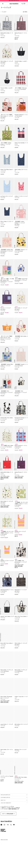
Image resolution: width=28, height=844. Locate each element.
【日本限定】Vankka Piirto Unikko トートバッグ (7, 365)
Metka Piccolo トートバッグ (21, 33)
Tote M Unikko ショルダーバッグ (21, 62)
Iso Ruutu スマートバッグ (7, 196)
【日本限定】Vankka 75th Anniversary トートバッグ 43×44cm (7, 251)
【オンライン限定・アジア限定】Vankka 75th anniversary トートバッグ (7, 280)
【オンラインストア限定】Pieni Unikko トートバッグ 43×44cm (7, 116)
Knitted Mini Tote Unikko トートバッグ (7, 418)
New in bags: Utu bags (14, 0)
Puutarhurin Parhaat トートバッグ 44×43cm (21, 418)
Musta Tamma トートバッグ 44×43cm (21, 446)
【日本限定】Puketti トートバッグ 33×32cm (21, 365)
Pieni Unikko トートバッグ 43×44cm (7, 62)
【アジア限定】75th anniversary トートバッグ (21, 561)
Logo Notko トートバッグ (7, 724)
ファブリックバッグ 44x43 (7, 776)
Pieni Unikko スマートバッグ (7, 750)
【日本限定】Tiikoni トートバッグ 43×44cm (21, 250)
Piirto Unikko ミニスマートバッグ (7, 222)
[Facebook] (1, 824)
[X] (11, 824)
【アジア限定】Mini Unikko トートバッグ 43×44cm (7, 446)
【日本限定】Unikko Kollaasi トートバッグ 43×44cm (20, 223)
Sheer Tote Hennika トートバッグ (21, 143)
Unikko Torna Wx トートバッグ (21, 697)
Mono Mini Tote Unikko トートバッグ (7, 644)
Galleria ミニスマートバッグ (7, 560)
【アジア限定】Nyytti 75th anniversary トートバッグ (21, 279)
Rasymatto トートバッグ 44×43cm (21, 590)
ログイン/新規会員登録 (7, 813)
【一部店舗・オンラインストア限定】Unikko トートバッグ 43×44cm (21, 504)
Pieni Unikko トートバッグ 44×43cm (21, 644)
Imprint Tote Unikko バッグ (7, 616)
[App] (8, 825)
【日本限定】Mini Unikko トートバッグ (21, 337)
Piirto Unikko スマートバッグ (21, 170)
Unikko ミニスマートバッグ (21, 196)
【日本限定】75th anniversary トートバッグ (7, 392)
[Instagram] (4, 824)
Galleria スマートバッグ (20, 531)
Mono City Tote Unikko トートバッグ (21, 617)
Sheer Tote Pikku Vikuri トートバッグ (7, 170)
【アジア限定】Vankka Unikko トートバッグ (6, 143)
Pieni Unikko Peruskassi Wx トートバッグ (6, 697)
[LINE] (14, 824)
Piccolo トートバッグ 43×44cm (6, 308)
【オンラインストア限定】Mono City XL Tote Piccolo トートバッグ (7, 338)
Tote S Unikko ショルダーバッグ (7, 88)
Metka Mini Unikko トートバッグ (7, 33)
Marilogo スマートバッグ (20, 749)
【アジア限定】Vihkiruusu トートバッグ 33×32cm (21, 88)
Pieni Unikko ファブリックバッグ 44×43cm (7, 670)
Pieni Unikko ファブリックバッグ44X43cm (21, 670)
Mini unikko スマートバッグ (21, 724)
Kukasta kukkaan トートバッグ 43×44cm (21, 115)
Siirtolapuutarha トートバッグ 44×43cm (7, 590)
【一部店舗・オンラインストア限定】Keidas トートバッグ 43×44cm (7, 533)
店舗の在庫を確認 (4, 477)
